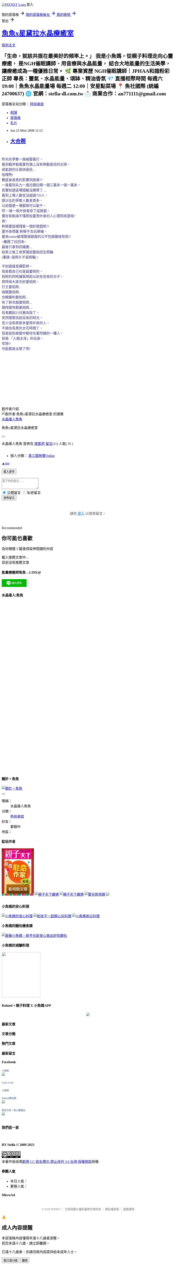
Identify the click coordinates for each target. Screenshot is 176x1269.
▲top (5, 463)
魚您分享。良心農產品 (13, 1110)
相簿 (13, 113)
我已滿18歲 (10, 1260)
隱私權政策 (112, 1209)
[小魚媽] (3, 1075)
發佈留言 (9, 497)
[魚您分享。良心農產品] (3, 1114)
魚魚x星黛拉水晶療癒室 (38, 33)
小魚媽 (5, 1070)
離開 (24, 1260)
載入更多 (9, 471)
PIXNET (56, 1209)
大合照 (18, 141)
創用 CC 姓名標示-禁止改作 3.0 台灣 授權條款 (57, 1162)
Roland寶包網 (9, 1098)
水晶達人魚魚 (12, 419)
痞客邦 (39, 444)
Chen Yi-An (8, 1082)
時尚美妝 (37, 104)
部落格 (15, 118)
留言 (49, 444)
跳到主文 (8, 45)
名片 (13, 123)
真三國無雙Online (41, 456)
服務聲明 (128, 1209)
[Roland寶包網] (3, 1102)
